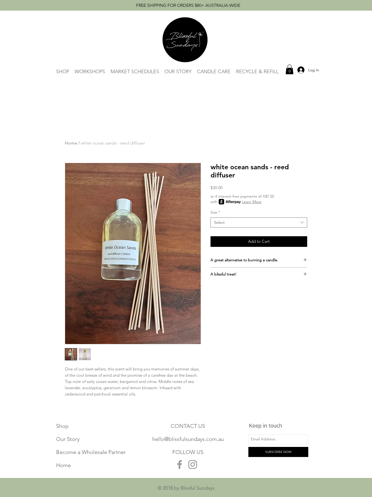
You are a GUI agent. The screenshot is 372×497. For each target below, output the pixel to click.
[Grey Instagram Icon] (193, 464)
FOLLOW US (187, 452)
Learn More (251, 201)
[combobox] (259, 222)
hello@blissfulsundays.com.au (188, 439)
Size (215, 212)
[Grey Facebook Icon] (179, 464)
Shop (62, 426)
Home (71, 143)
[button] (289, 69)
